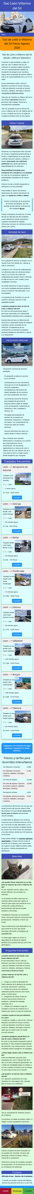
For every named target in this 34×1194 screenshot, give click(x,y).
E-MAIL (6, 1191)
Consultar (17, 497)
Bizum (22, 208)
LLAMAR (28, 1191)
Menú (3, 34)
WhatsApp (17, 1191)
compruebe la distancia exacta (12, 93)
